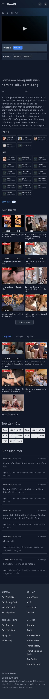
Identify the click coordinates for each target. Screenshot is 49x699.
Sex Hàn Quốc (9, 607)
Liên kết (31, 620)
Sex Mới (30, 625)
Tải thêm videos (24, 322)
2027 (5, 430)
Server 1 (17, 47)
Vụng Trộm (32, 597)
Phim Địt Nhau (34, 635)
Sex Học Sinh (8, 630)
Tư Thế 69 (31, 607)
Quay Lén (6, 635)
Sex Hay (31, 592)
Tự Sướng (7, 640)
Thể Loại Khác (9, 620)
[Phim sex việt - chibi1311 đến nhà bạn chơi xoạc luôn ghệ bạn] (13, 348)
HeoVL (12, 4)
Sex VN (30, 630)
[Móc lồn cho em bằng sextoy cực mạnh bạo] (13, 221)
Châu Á (6, 592)
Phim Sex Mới (33, 640)
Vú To (29, 602)
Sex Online (32, 659)
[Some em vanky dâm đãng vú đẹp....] (36, 248)
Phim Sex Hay (33, 645)
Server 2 (27, 56)
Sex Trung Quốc (10, 602)
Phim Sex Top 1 (34, 664)
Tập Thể (14, 13)
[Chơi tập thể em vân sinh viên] (13, 248)
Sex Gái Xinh (8, 625)
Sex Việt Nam (8, 612)
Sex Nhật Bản (8, 597)
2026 (41, 430)
